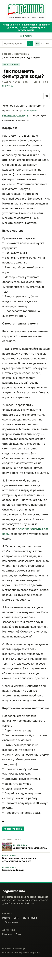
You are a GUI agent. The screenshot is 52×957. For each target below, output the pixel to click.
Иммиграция (30, 917)
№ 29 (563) (8, 86)
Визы (16, 917)
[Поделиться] (46, 96)
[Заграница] (26, 11)
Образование (11, 922)
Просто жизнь (21, 53)
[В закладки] (39, 96)
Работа (6, 917)
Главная (6, 53)
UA (42, 44)
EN (47, 44)
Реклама (7, 934)
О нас (19, 934)
